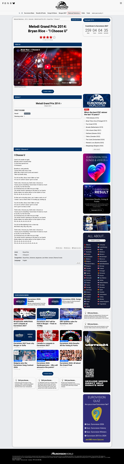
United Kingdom (104, 301)
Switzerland (102, 294)
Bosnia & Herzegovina (91, 264)
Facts (88, 13)
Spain (101, 290)
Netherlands (103, 261)
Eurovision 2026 (96, 159)
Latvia (88, 306)
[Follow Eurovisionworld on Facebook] (3, 3)
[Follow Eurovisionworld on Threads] (10, 3)
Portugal (102, 271)
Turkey (101, 297)
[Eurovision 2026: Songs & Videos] (97, 172)
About (13, 459)
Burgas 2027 (62, 13)
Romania (102, 273)
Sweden (101, 292)
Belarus (88, 259)
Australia (88, 252)
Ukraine (101, 299)
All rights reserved (16, 458)
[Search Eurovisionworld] (19, 13)
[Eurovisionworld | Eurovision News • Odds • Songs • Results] (62, 5)
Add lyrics (67, 248)
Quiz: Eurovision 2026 (95, 424)
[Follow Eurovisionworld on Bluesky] (13, 3)
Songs (52, 13)
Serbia (101, 280)
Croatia (88, 271)
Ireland (88, 299)
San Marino (102, 278)
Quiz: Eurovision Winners (96, 432)
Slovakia (101, 285)
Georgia (88, 287)
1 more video (47, 91)
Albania (88, 245)
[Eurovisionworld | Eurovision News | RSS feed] (40, 459)
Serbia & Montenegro (104, 282)
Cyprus (88, 273)
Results (41, 13)
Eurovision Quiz (97, 399)
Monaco (101, 254)
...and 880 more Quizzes (94, 439)
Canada (88, 268)
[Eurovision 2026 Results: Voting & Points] (96, 191)
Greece (88, 292)
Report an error (77, 248)
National (74, 13)
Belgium (88, 261)
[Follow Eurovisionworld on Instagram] (5, 3)
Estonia (88, 280)
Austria (88, 254)
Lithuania (102, 245)
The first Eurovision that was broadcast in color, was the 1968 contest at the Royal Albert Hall (96, 325)
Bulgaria (88, 266)
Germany (89, 290)
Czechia (88, 275)
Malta (101, 249)
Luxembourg (103, 247)
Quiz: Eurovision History (96, 428)
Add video (59, 248)
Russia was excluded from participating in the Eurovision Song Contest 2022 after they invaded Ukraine (70, 383)
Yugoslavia (102, 304)
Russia (101, 275)
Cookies (30, 459)
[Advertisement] (48, 132)
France (88, 285)
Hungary (88, 294)
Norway (101, 266)
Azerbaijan (89, 256)
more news (48, 373)
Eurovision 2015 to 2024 (96, 436)
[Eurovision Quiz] (96, 414)
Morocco (102, 259)
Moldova (102, 252)
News (29, 13)
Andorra (88, 247)
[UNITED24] (96, 361)
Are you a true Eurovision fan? (97, 404)
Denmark (88, 278)
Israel (87, 301)
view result (97, 149)
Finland (88, 282)
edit (79, 263)
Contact (18, 459)
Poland (101, 268)
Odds (83, 13)
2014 (26, 19)
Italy (87, 304)
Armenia (88, 249)
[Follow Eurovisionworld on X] (8, 3)
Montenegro (103, 256)
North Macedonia (104, 264)
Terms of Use (24, 459)
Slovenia (102, 287)
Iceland (88, 297)
